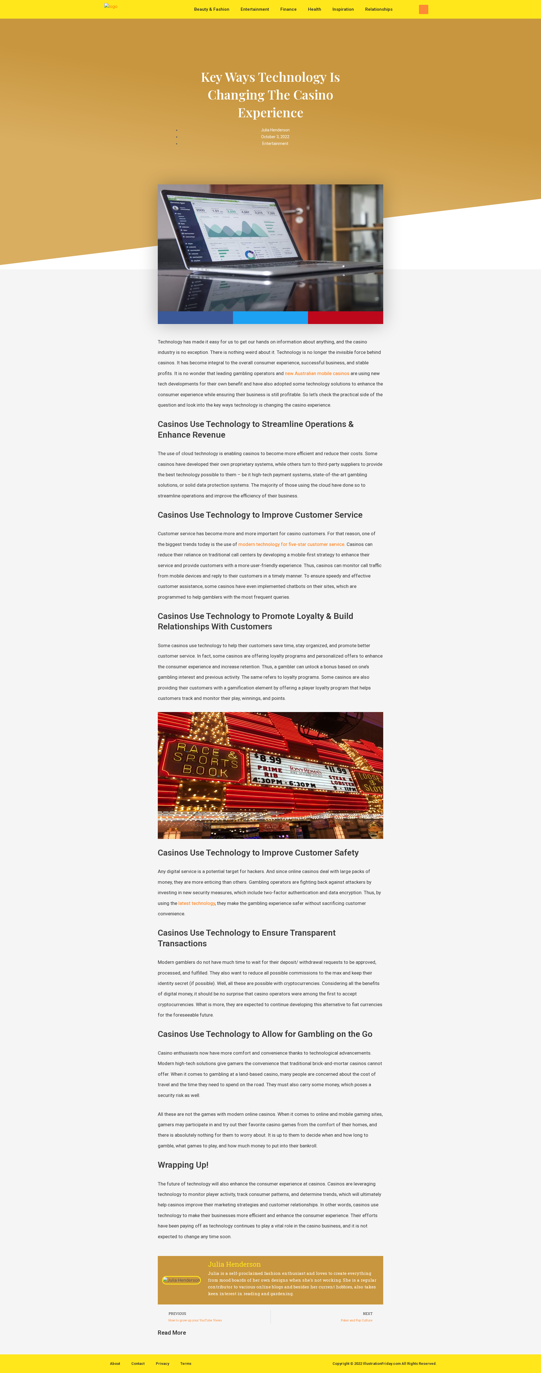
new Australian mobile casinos (317, 373)
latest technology (196, 903)
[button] (423, 9)
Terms (185, 1363)
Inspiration (343, 9)
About (115, 1363)
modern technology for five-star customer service (291, 544)
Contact (138, 1363)
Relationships (379, 9)
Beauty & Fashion (211, 9)
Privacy (162, 1363)
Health (314, 9)
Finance (288, 9)
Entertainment (255, 9)
